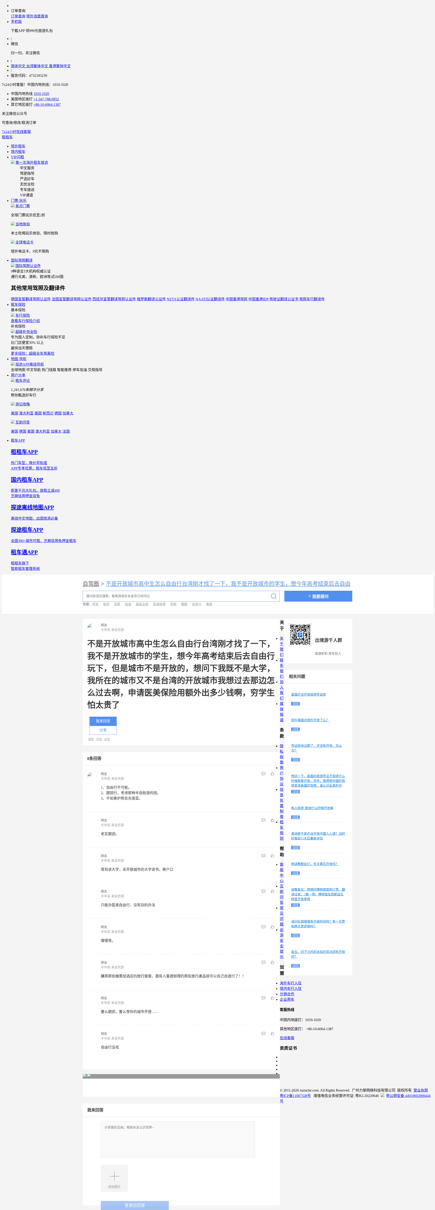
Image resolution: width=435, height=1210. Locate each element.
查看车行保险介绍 (25, 321)
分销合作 (287, 994)
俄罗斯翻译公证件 (151, 299)
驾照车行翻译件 (312, 299)
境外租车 (18, 146)
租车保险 (18, 304)
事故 (209, 604)
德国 (58, 413)
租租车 (7, 137)
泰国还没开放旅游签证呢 (308, 694)
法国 (66, 431)
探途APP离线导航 (29, 364)
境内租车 (18, 152)
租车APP (18, 440)
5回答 (295, 873)
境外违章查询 (37, 16)
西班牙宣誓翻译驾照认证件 (114, 299)
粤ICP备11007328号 (295, 1096)
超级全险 (142, 604)
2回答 (295, 729)
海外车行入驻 (291, 983)
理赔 (184, 604)
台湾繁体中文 (37, 66)
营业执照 (420, 1090)
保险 (91, 739)
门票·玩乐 (19, 200)
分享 (103, 730)
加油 (128, 604)
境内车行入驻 (291, 989)
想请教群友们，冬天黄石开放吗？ (315, 864)
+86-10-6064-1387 (47, 104)
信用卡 (196, 604)
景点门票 (22, 206)
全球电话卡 (24, 242)
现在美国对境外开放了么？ (310, 720)
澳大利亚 (26, 413)
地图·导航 (19, 359)
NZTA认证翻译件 (181, 299)
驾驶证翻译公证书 (283, 299)
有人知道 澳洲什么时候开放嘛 (312, 808)
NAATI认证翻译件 (210, 299)
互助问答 (22, 422)
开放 (99, 739)
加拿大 (68, 413)
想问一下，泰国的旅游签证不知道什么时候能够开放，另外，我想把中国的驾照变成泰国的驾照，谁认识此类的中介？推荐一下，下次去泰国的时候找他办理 (318, 785)
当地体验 (22, 224)
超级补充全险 (26, 332)
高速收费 (159, 604)
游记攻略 (22, 404)
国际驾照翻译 (22, 260)
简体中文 (18, 66)
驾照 (117, 604)
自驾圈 (91, 584)
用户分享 (18, 375)
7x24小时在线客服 (16, 132)
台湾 (107, 739)
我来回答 (103, 721)
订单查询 (18, 16)
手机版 (16, 22)
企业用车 (287, 999)
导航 (173, 604)
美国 (14, 413)
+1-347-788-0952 (46, 99)
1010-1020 (41, 94)
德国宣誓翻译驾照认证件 (31, 299)
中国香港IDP (258, 299)
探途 (106, 604)
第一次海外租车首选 (31, 162)
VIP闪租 (17, 157)
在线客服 (287, 1038)
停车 (95, 604)
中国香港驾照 (236, 299)
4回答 (295, 935)
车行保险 (22, 315)
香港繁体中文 (60, 66)
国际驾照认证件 (28, 266)
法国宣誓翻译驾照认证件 (72, 299)
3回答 (295, 703)
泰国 (38, 413)
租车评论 (22, 381)
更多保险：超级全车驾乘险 (32, 353)
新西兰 (48, 413)
